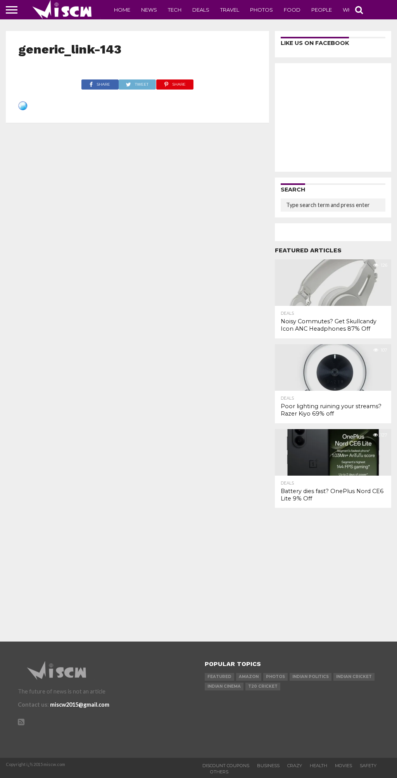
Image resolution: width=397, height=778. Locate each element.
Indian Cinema (224, 686)
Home (122, 10)
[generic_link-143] (23, 108)
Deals (200, 10)
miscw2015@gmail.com (79, 704)
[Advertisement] (333, 117)
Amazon (249, 676)
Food (292, 10)
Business (268, 765)
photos (275, 676)
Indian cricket (354, 676)
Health (318, 765)
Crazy (294, 765)
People (321, 10)
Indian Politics (310, 676)
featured (219, 676)
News (149, 10)
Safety (368, 765)
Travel (229, 10)
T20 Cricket (263, 686)
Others (219, 772)
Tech (174, 10)
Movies (343, 765)
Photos (261, 10)
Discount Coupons (225, 765)
